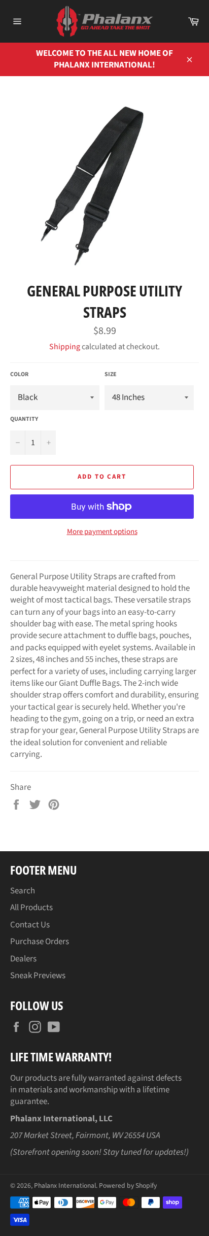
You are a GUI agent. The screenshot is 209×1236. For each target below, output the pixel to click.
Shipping (64, 346)
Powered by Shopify (128, 1185)
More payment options (102, 532)
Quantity (24, 419)
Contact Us (30, 925)
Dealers (23, 959)
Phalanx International (65, 1185)
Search (22, 891)
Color (19, 375)
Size (110, 375)
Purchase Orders (39, 942)
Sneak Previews (37, 976)
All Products (31, 907)
